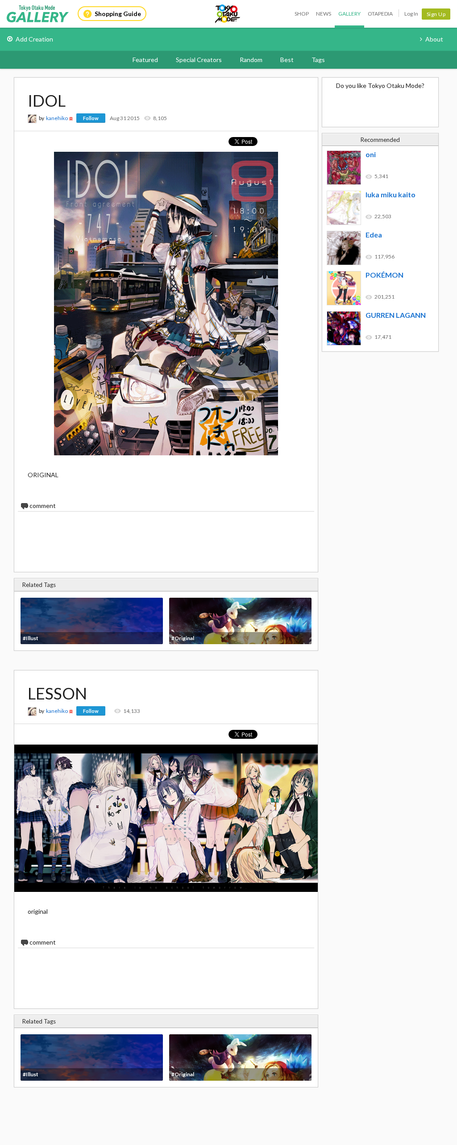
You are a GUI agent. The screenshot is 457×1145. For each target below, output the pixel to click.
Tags (318, 59)
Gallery (349, 13)
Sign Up (436, 14)
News (323, 13)
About (434, 39)
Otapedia (380, 13)
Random (251, 59)
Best (287, 59)
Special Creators (199, 59)
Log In (411, 13)
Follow (91, 118)
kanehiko (57, 118)
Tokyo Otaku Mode (228, 13)
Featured (145, 59)
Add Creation (34, 39)
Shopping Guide (118, 13)
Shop (302, 13)
